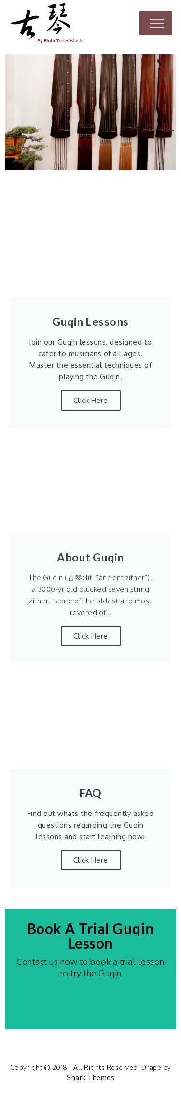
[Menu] (155, 23)
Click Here (90, 636)
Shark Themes (90, 1077)
